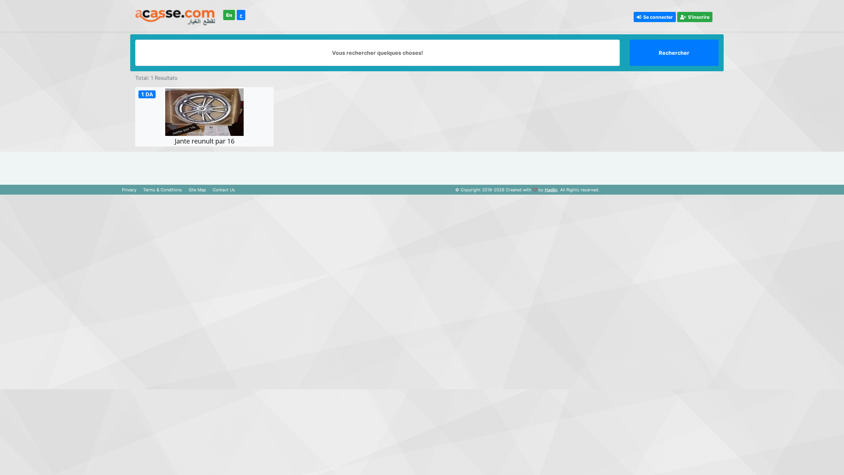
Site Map (197, 189)
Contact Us (224, 189)
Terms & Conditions (162, 189)
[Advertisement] (422, 166)
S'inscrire (697, 17)
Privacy (129, 189)
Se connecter (657, 17)
